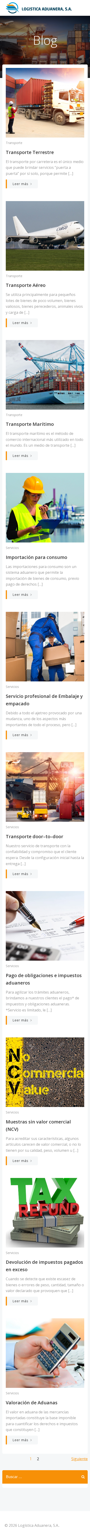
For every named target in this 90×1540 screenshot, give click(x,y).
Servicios (12, 547)
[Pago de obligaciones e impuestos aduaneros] (45, 925)
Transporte (14, 143)
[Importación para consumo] (45, 507)
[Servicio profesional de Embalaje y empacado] (45, 646)
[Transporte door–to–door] (45, 786)
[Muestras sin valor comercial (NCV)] (45, 1072)
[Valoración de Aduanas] (45, 1352)
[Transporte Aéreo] (45, 235)
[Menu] (80, 8)
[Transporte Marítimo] (45, 374)
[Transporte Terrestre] (45, 102)
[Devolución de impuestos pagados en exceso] (45, 1212)
